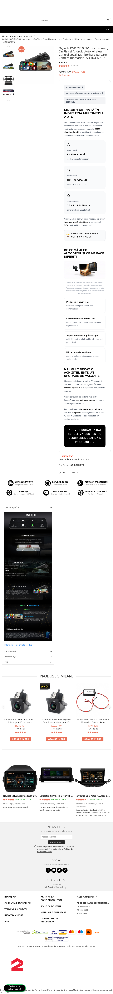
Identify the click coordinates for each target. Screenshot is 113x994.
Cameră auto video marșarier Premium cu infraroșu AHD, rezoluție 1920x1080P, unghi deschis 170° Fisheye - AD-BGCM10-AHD (56, 721)
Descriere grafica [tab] (12, 507)
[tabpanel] (35, 65)
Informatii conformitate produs (18, 645)
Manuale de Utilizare (53, 912)
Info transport (13, 915)
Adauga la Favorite (69, 472)
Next (8, 99)
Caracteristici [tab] (10, 651)
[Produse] (4, 30)
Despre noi (10, 897)
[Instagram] (65, 870)
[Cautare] (108, 20)
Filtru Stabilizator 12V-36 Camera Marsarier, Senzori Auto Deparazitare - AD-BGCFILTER (93, 721)
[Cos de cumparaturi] (107, 29)
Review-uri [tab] (10, 656)
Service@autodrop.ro (58, 887)
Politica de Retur (51, 906)
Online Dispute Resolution (49, 920)
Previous (8, 47)
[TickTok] (59, 870)
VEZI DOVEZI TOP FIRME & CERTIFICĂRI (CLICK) (82, 235)
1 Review (75, 65)
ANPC (7, 921)
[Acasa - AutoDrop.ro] (17, 20)
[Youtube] (53, 870)
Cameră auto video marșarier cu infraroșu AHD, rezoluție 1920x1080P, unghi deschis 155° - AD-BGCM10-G (20, 721)
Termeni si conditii (15, 909)
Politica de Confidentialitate (51, 899)
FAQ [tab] (6, 662)
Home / (6, 36)
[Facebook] (48, 870)
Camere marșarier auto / (22, 36)
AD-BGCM (63, 62)
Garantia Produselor (17, 903)
